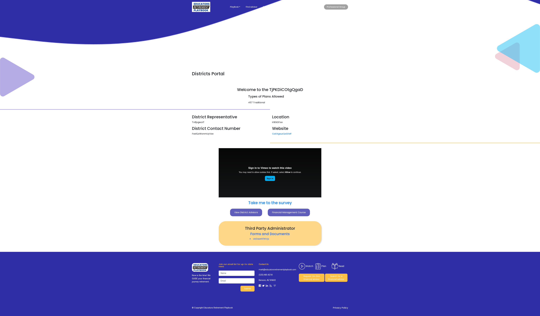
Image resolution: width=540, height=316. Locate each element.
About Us (284, 6)
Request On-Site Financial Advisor (311, 278)
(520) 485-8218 (266, 275)
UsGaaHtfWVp (261, 238)
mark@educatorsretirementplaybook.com (277, 269)
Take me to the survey (270, 203)
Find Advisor (251, 6)
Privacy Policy (340, 307)
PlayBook (234, 6)
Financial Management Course (289, 212)
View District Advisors (246, 212)
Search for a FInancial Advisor (336, 278)
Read (341, 266)
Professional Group (336, 6)
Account (317, 6)
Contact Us (301, 6)
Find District (268, 6)
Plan (323, 266)
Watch (309, 266)
